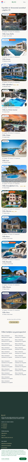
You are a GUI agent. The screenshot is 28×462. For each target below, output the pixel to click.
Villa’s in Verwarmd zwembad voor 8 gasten (6, 356)
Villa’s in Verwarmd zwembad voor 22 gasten (7, 381)
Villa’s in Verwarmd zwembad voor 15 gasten (6, 362)
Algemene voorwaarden (6, 443)
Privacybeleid (4, 447)
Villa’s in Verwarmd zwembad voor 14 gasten (20, 356)
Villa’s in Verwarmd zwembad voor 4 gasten (6, 340)
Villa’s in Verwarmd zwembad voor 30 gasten (20, 370)
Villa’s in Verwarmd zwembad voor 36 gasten (20, 374)
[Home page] (14, 2)
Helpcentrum (4, 433)
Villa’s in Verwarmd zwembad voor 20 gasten (7, 377)
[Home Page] (3, 415)
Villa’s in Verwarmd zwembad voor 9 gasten (20, 336)
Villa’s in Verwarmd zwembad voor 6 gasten (6, 348)
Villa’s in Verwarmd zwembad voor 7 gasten (6, 352)
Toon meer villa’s (14, 322)
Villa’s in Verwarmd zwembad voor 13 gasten (20, 352)
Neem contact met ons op (7, 437)
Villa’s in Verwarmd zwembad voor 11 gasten (20, 344)
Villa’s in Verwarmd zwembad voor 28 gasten (20, 365)
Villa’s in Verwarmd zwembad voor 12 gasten (20, 348)
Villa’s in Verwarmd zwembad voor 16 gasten (6, 365)
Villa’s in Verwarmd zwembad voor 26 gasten (20, 362)
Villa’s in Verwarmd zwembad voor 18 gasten (6, 374)
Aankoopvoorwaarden (6, 445)
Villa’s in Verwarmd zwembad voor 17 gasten (6, 370)
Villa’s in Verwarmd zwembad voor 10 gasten (20, 340)
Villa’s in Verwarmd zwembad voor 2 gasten (6, 336)
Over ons (3, 435)
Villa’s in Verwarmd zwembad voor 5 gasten (6, 344)
